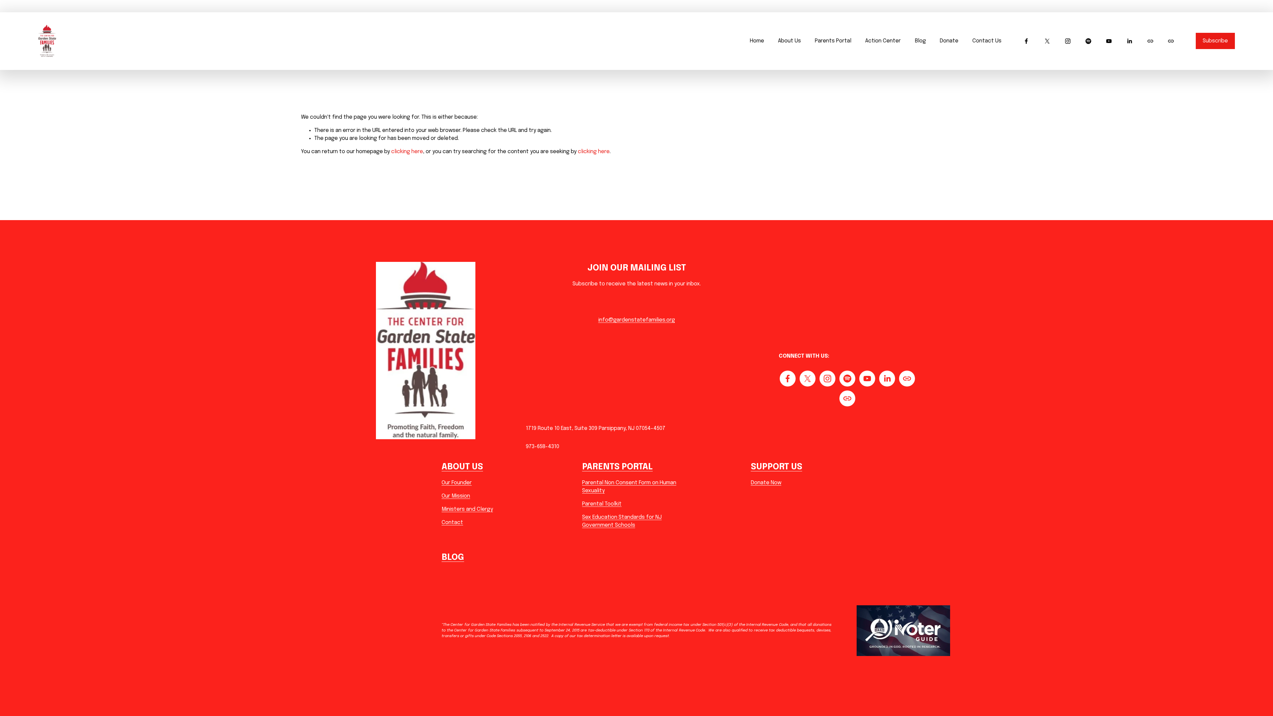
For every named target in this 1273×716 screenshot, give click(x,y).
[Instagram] (1067, 41)
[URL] (1150, 41)
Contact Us (986, 41)
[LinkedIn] (1129, 41)
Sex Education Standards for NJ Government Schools (622, 521)
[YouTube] (1109, 41)
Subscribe (1215, 41)
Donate (949, 41)
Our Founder (457, 483)
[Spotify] (1088, 41)
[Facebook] (1026, 41)
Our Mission (456, 496)
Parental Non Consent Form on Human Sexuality (629, 487)
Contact (452, 522)
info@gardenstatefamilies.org (636, 320)
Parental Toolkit (602, 504)
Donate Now (766, 483)
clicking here (407, 151)
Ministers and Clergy (467, 509)
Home (757, 41)
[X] (1047, 41)
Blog (920, 41)
